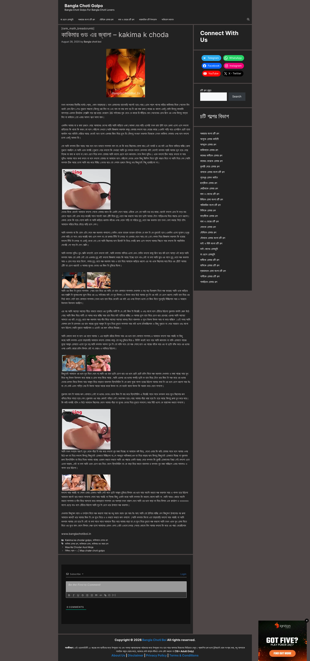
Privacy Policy (156, 655)
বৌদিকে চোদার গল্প (106, 19)
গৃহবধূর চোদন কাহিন (209, 177)
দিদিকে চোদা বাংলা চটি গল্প (211, 199)
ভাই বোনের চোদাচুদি (209, 249)
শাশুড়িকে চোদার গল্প (208, 281)
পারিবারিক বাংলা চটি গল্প (210, 205)
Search (236, 96)
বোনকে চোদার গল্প (208, 227)
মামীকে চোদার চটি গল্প (209, 259)
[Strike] (82, 595)
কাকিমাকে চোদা (85, 543)
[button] (248, 19)
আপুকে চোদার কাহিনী (209, 139)
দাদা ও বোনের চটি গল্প (209, 194)
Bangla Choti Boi (154, 640)
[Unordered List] (91, 595)
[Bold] (69, 595)
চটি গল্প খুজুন (205, 90)
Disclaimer (136, 655)
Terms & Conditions (184, 655)
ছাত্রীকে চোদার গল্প (208, 183)
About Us (118, 655)
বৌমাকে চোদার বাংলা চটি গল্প (212, 238)
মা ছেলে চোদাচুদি (67, 19)
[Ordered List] (87, 595)
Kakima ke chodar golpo (78, 540)
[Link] (105, 595)
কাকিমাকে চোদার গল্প (100, 540)
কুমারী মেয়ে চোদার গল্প (209, 166)
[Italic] (73, 595)
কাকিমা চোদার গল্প (71, 543)
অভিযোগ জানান (168, 19)
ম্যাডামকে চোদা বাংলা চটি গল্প (213, 270)
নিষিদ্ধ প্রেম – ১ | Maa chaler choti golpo (85, 550)
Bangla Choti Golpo (84, 5)
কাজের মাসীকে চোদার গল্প (211, 155)
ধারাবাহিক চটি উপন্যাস (148, 19)
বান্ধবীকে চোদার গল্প (209, 216)
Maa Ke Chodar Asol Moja (79, 547)
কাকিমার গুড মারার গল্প (100, 543)
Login (183, 574)
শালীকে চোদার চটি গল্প (209, 276)
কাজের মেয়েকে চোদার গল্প (211, 161)
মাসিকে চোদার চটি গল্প (209, 265)
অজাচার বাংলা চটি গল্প (86, 19)
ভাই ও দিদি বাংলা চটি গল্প (211, 243)
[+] (114, 595)
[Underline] (78, 595)
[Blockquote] (96, 595)
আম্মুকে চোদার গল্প (208, 144)
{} (109, 595)
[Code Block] (100, 595)
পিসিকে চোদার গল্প (208, 210)
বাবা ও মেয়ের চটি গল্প (126, 19)
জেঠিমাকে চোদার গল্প (209, 188)
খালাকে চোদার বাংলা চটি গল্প (212, 172)
